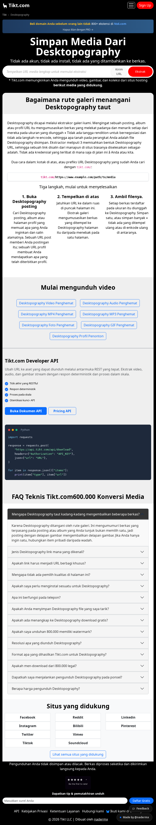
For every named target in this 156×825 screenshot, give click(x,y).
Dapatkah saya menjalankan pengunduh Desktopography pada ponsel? (67, 677)
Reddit (78, 717)
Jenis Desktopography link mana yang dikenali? (48, 552)
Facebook (27, 717)
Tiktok (28, 743)
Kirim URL (119, 71)
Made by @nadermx (136, 817)
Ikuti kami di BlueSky (125, 811)
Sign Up (145, 5)
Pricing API (62, 411)
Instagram (27, 726)
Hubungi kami (93, 811)
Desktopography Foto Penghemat (48, 325)
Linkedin (128, 717)
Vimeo (78, 734)
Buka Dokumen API (26, 411)
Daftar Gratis (141, 801)
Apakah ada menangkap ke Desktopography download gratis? (60, 620)
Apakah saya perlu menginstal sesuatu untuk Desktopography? (60, 586)
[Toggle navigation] (131, 5)
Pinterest (128, 726)
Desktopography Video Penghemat (46, 303)
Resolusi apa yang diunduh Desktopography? (46, 643)
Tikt (4, 14)
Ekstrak (140, 71)
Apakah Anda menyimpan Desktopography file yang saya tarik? (60, 609)
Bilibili (78, 726)
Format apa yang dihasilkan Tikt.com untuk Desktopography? (59, 654)
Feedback (142, 808)
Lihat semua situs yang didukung (78, 754)
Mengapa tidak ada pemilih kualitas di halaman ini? (51, 574)
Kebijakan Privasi (35, 811)
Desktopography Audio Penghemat (110, 303)
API (16, 811)
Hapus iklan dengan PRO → (78, 29)
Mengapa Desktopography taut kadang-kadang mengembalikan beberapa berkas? (76, 514)
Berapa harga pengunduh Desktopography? (46, 688)
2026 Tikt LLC (62, 819)
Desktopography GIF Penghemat (109, 325)
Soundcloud (78, 743)
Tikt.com (18, 5)
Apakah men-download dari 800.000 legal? (44, 666)
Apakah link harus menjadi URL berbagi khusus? (49, 563)
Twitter (28, 734)
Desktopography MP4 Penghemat (47, 314)
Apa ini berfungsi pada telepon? (36, 597)
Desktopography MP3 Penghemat (109, 314)
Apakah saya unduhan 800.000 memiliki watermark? (52, 631)
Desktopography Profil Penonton (78, 336)
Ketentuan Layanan (65, 811)
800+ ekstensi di (78, 24)
